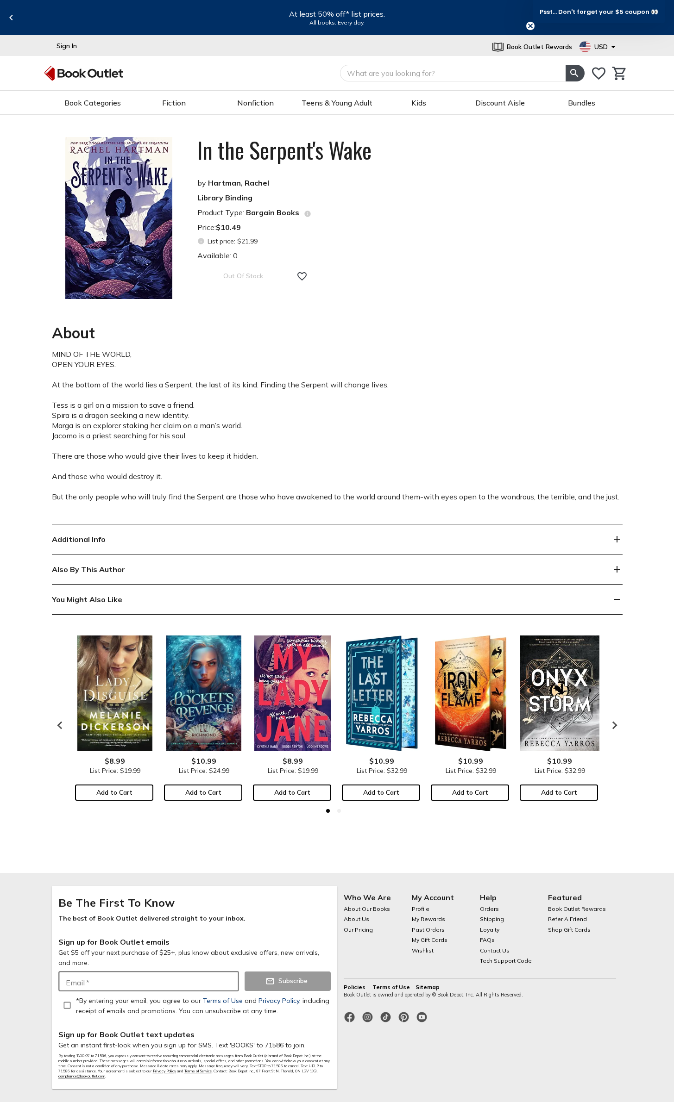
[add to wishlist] (302, 276)
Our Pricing (358, 929)
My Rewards (428, 918)
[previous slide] (11, 17)
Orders (489, 908)
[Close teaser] (530, 26)
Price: (219, 227)
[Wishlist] (598, 73)
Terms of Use (391, 987)
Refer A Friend (567, 918)
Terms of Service (198, 1071)
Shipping (492, 918)
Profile (420, 908)
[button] (599, 11)
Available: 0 (217, 255)
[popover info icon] (307, 214)
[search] (575, 73)
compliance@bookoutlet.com (81, 1076)
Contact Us (495, 950)
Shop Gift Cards (569, 929)
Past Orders (428, 929)
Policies (355, 987)
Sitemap (428, 987)
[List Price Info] (201, 241)
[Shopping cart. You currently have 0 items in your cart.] (619, 73)
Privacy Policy (164, 1071)
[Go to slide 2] (339, 811)
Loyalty (489, 929)
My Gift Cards (429, 939)
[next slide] (612, 725)
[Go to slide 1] (328, 811)
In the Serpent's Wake (284, 150)
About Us (356, 918)
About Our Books (367, 908)
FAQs (487, 939)
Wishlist (423, 950)
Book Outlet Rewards (577, 908)
